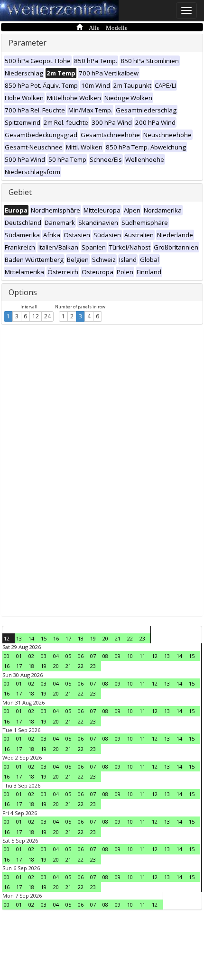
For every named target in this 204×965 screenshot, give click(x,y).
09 (118, 655)
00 (6, 655)
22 (130, 638)
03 (43, 655)
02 (31, 655)
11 (142, 655)
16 (56, 638)
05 (68, 655)
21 (118, 638)
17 (68, 638)
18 (80, 638)
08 (105, 655)
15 (43, 638)
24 (47, 316)
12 (35, 316)
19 (93, 638)
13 (19, 638)
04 (56, 655)
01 (19, 655)
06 (80, 655)
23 (142, 638)
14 (31, 638)
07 (93, 655)
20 (105, 638)
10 (130, 655)
